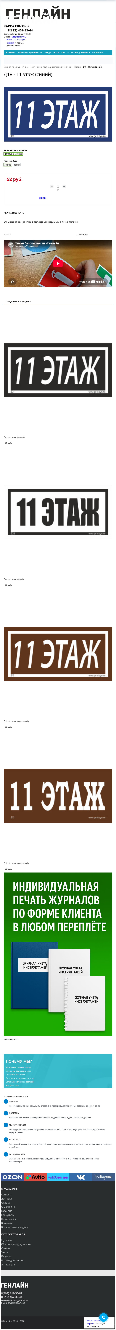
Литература (8, 1264)
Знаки (4, 1252)
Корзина (10, 42)
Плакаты (6, 1256)
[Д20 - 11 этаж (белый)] (58, 512)
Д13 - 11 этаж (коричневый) (16, 863)
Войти (9, 39)
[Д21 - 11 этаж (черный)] (58, 370)
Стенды (5, 1248)
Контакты (6, 1194)
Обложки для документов (16, 1244)
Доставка (6, 1198)
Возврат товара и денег (15, 1227)
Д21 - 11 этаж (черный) (14, 437)
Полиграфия (8, 1219)
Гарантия (6, 1211)
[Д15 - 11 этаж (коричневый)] (58, 654)
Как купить (7, 1215)
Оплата (5, 1202)
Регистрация (19, 39)
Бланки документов (12, 1260)
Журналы (6, 1240)
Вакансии (6, 1223)
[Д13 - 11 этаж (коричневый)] (58, 796)
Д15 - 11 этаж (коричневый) (16, 721)
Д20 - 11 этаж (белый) (14, 579)
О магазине (8, 1206)
